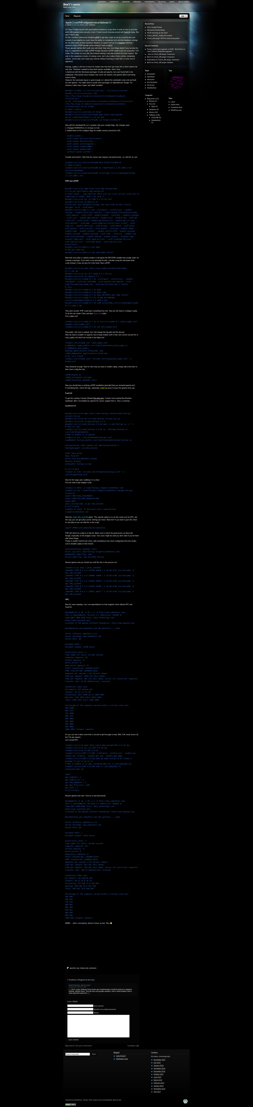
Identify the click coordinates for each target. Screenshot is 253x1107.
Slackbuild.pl (114, 2)
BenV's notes (71, 4)
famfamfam (108, 1100)
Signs (153, 106)
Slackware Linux (122, 1059)
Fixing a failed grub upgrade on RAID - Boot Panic (165, 49)
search (172, 2)
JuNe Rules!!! (121, 1056)
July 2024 (157, 1063)
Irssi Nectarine (150, 2)
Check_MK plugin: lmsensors (164, 54)
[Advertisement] (96, 949)
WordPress (78, 1100)
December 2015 (159, 1071)
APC (110, 45)
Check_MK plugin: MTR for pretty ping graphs (163, 38)
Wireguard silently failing (156, 30)
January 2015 (159, 1086)
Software (92, 25)
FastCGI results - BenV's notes (79, 985)
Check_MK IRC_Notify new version (159, 36)
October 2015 (158, 1074)
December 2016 (159, 1068)
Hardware (152, 109)
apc (78, 968)
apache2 (73, 968)
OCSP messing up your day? (157, 33)
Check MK (155, 117)
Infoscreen (137, 2)
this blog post (99, 398)
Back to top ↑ (117, 1100)
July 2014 (157, 1092)
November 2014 (159, 1089)
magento (121, 43)
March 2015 (158, 1080)
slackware (92, 968)
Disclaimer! (102, 2)
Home (67, 16)
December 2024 (159, 1060)
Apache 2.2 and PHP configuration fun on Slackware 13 (88, 22)
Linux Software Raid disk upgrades (159, 51)
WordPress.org (176, 110)
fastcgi (82, 968)
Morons (152, 112)
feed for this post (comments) (78, 1046)
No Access (162, 2)
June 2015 (157, 1077)
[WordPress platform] (185, 1103)
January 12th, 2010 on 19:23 (78, 987)
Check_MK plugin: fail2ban (163, 62)
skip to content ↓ (184, 2)
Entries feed (175, 105)
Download (126, 2)
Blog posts (77, 16)
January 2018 (159, 1065)
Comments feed (176, 107)
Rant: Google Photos (154, 27)
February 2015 (159, 1083)
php (87, 968)
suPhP (97, 37)
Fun (150, 104)
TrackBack (133, 1046)
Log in (173, 102)
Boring (151, 101)
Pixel (90, 1100)
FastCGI (127, 32)
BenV (69, 25)
